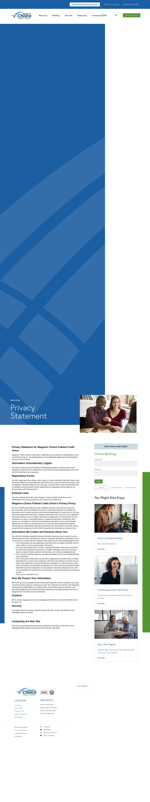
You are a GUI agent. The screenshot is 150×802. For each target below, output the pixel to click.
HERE (35, 574)
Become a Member (21, 727)
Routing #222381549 (130, 4)
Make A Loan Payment (111, 4)
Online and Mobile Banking (110, 538)
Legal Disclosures (21, 733)
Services (68, 15)
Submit (98, 481)
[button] (116, 15)
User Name (98, 459)
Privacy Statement (21, 730)
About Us (43, 15)
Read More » (101, 549)
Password (97, 469)
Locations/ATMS (99, 15)
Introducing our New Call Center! (113, 589)
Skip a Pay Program (106, 644)
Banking (56, 15)
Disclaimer (18, 736)
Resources (82, 15)
